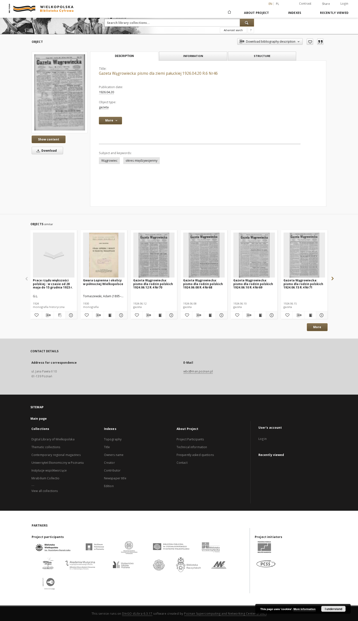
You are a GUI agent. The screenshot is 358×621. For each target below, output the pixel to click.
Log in (262, 439)
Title (107, 447)
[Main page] (229, 12)
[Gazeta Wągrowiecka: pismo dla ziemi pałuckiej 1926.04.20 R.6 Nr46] (59, 92)
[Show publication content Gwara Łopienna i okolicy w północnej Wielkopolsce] (109, 315)
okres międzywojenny (141, 160)
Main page (38, 419)
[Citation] (320, 41)
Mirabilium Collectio (45, 478)
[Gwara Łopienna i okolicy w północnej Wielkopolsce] (103, 255)
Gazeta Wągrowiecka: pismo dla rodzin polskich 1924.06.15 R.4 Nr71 (303, 283)
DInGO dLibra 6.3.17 (137, 614)
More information (304, 609)
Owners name (113, 455)
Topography (113, 439)
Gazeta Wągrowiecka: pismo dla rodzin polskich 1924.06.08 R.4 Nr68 (203, 283)
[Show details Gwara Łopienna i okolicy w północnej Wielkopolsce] (120, 315)
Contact (182, 463)
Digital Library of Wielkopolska (53, 439)
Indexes (294, 13)
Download (49, 150)
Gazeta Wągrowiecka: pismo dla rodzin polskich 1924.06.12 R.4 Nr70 (153, 283)
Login (344, 3)
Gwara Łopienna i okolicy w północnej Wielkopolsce (103, 282)
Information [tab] (193, 56)
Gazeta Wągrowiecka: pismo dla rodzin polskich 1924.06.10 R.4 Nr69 (253, 283)
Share (326, 4)
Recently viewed (334, 13)
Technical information (192, 447)
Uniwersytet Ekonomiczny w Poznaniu (57, 463)
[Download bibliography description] (48, 315)
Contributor (112, 470)
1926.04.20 (106, 92)
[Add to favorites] (310, 41)
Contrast (305, 3)
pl (277, 3)
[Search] (247, 23)
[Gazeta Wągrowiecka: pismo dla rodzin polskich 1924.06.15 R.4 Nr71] (304, 255)
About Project (256, 13)
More (317, 327)
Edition (109, 486)
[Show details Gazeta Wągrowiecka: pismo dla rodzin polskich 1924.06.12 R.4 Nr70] (171, 315)
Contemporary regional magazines (56, 455)
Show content (48, 139)
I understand (333, 609)
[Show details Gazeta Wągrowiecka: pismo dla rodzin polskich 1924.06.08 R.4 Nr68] (220, 315)
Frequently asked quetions (195, 455)
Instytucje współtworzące (49, 470)
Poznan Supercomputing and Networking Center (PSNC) (225, 614)
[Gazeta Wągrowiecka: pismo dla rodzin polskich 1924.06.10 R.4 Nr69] (254, 255)
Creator (109, 463)
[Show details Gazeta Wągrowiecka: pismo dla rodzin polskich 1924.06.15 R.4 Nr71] (321, 315)
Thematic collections (45, 447)
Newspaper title (115, 478)
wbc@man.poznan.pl (198, 371)
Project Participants (190, 439)
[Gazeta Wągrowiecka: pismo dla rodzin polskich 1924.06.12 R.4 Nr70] (154, 255)
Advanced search (233, 30)
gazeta (104, 107)
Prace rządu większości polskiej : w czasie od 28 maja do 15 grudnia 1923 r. (53, 283)
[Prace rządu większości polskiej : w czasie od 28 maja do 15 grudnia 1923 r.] (53, 255)
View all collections (44, 491)
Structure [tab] (262, 56)
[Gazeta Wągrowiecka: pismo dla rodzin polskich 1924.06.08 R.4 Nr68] (204, 255)
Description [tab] (124, 56)
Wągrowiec (109, 160)
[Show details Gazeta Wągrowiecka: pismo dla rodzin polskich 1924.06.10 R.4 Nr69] (271, 315)
